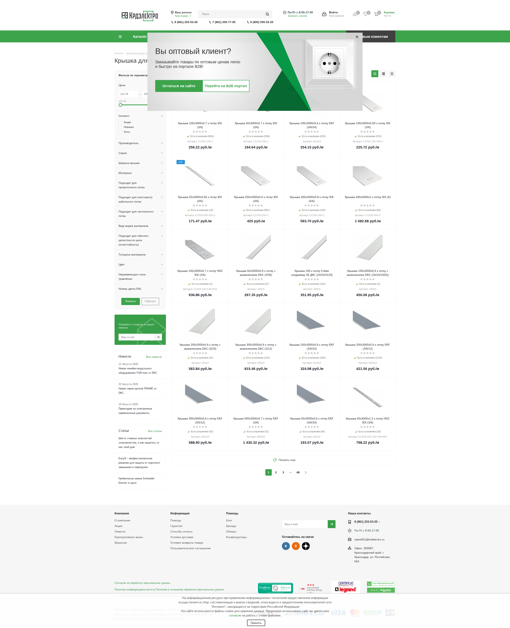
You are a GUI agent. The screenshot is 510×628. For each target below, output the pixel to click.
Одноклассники (296, 546)
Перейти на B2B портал (226, 86)
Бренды (231, 526)
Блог (229, 520)
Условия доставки (181, 537)
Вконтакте (286, 546)
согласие (235, 615)
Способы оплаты (181, 531)
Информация (180, 513)
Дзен (306, 546)
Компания (122, 513)
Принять (256, 622)
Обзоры (231, 531)
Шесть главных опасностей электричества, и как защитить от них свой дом (139, 443)
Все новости (154, 356)
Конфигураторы (236, 537)
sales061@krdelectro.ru (369, 539)
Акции (118, 526)
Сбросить (150, 301)
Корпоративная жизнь (129, 537)
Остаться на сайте (178, 86)
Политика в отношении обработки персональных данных (190, 589)
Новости (120, 531)
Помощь (175, 520)
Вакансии (121, 542)
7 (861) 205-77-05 (223, 22)
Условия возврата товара (186, 542)
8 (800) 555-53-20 (261, 22)
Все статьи (155, 431)
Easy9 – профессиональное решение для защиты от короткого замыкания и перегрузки (139, 463)
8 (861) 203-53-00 (186, 22)
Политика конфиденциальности (134, 589)
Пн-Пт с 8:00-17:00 (300, 12)
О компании (122, 520)
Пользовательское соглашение (190, 548)
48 (298, 472)
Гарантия (176, 526)
